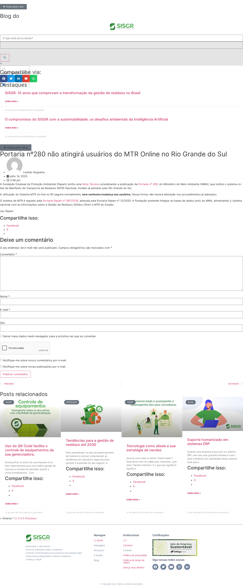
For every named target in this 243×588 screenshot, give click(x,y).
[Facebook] (155, 567)
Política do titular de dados (133, 561)
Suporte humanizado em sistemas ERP (207, 442)
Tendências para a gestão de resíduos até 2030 (90, 442)
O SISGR (98, 540)
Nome (5, 296)
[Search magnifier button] (4, 58)
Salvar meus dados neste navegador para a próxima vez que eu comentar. (49, 336)
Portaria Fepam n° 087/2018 (60, 200)
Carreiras (128, 545)
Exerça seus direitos (133, 567)
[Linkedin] (187, 567)
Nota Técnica (90, 184)
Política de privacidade (135, 555)
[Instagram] (179, 567)
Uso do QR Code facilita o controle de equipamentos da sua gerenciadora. (29, 450)
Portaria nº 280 (148, 184)
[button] (3, 78)
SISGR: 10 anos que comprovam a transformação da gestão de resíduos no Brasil (72, 93)
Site (2, 322)
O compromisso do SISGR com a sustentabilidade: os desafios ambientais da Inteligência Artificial (86, 119)
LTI (125, 540)
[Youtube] (171, 567)
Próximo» (31, 518)
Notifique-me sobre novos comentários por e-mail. (35, 360)
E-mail (5, 309)
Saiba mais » (12, 101)
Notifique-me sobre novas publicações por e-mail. (34, 366)
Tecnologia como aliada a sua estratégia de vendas (151, 448)
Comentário (8, 254)
